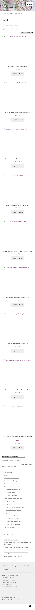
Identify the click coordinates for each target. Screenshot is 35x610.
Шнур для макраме (9, 527)
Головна (5, 13)
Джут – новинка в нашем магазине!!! (14, 556)
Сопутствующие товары (10, 495)
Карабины (8, 504)
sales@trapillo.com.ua (8, 580)
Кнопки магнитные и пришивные (15, 507)
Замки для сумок (10, 501)
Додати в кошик (17, 73)
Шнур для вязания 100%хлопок (12, 516)
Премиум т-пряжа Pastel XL (13, 492)
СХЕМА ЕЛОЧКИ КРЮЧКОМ (11, 540)
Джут (5, 475)
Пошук (17, 607)
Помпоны (6, 484)
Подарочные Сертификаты (11, 478)
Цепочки (8, 513)
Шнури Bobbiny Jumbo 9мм (13, 524)
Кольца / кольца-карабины (13, 510)
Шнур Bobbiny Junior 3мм (12, 518)
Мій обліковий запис (6, 607)
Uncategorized (8, 472)
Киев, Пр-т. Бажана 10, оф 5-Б (11, 575)
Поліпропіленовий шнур (10, 481)
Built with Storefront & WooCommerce (13, 600)
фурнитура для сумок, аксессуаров (13, 498)
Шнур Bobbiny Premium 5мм (13, 521)
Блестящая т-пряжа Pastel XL (14, 489)
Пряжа (5, 486)
